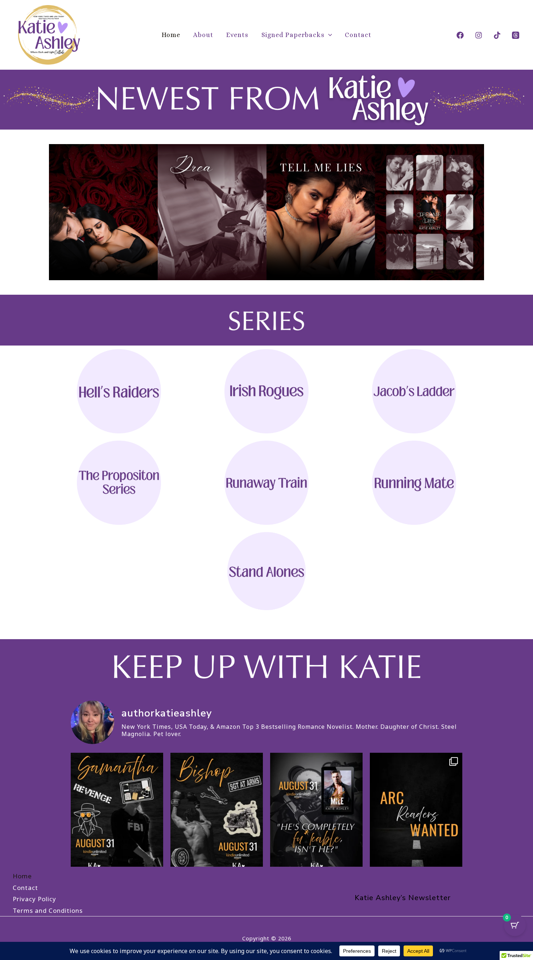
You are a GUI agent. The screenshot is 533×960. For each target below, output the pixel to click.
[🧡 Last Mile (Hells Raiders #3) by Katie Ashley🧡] (216, 814)
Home (171, 34)
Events (237, 34)
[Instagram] (478, 35)
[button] (328, 34)
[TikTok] (497, 35)
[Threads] (515, 35)
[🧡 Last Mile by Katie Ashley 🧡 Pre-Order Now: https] (316, 814)
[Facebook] (460, 35)
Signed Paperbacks (293, 34)
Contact (358, 34)
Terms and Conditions (48, 910)
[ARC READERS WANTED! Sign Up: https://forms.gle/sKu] (416, 814)
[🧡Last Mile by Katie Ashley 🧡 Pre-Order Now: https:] (117, 814)
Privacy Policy (34, 899)
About (203, 34)
